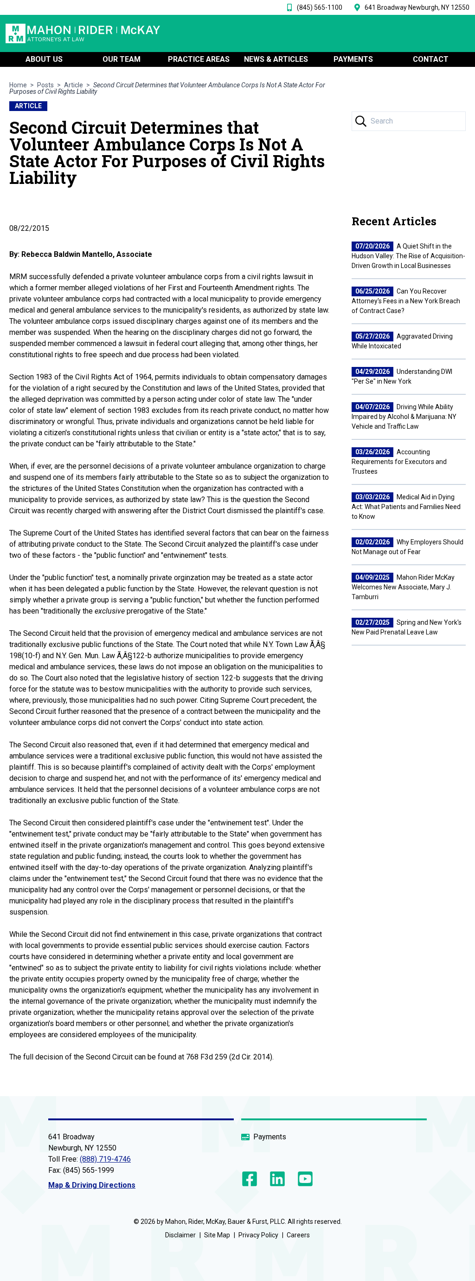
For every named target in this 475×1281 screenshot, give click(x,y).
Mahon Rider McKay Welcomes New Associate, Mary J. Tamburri (403, 587)
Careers (298, 1235)
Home (18, 85)
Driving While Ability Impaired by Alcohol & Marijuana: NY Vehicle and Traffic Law (404, 416)
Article (73, 85)
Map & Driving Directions (91, 1185)
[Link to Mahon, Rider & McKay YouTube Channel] (303, 1179)
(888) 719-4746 (105, 1159)
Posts (45, 85)
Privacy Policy (258, 1235)
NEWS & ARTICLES (276, 59)
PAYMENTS (353, 59)
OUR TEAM (122, 59)
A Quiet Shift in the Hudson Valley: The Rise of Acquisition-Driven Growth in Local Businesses (408, 255)
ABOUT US (44, 59)
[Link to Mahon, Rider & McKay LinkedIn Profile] (277, 1179)
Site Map (217, 1235)
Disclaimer (180, 1235)
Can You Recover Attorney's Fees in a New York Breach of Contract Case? (406, 301)
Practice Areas (199, 59)
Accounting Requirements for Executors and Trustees (399, 461)
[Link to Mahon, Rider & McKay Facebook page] (251, 1179)
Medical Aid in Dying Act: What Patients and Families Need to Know (406, 506)
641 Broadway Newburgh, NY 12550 (417, 7)
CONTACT (431, 59)
